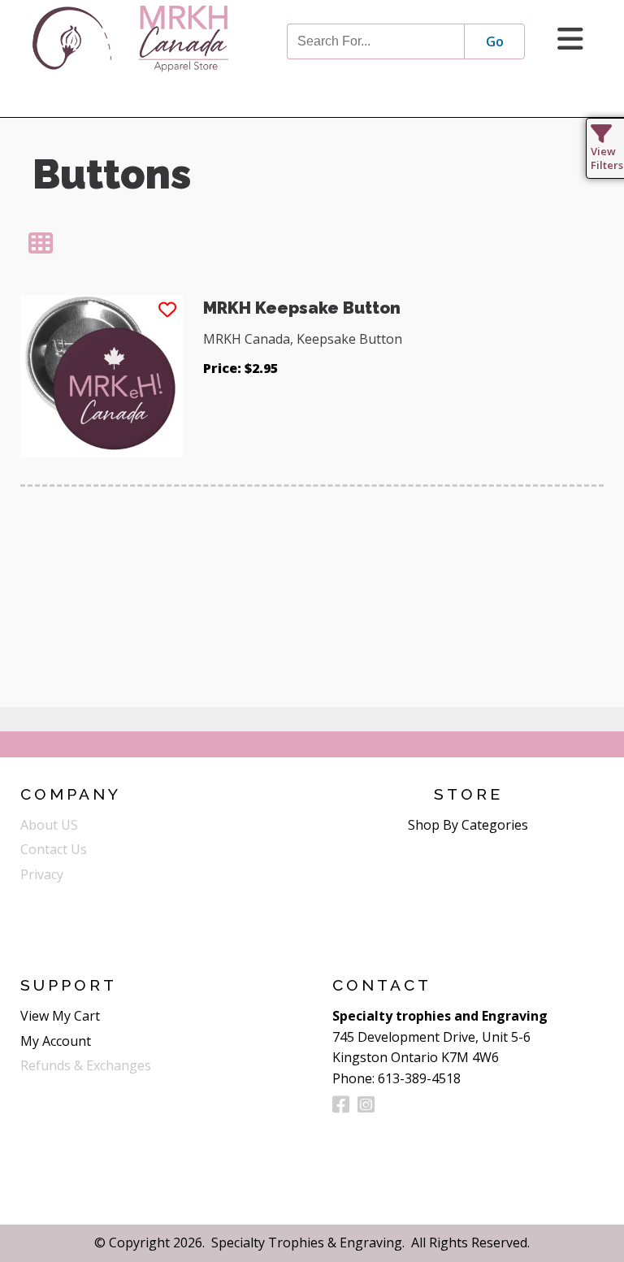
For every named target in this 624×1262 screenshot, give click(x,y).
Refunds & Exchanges (85, 1065)
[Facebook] (340, 1104)
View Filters (607, 158)
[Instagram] (366, 1104)
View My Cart (60, 1016)
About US (49, 825)
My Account (55, 1041)
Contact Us (53, 849)
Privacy (41, 874)
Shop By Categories (468, 825)
